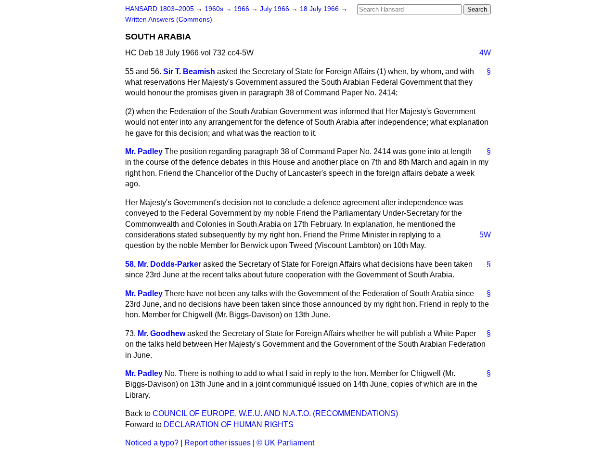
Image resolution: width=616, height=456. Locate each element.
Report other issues (217, 443)
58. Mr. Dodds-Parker (163, 264)
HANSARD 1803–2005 (159, 9)
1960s (215, 9)
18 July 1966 (320, 9)
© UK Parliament (285, 443)
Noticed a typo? (152, 443)
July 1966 (275, 9)
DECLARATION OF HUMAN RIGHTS (229, 424)
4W (485, 53)
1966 (242, 9)
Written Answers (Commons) (168, 19)
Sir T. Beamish (189, 71)
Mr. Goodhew (161, 333)
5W (485, 235)
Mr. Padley (144, 151)
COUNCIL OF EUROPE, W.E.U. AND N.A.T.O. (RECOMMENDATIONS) (275, 413)
